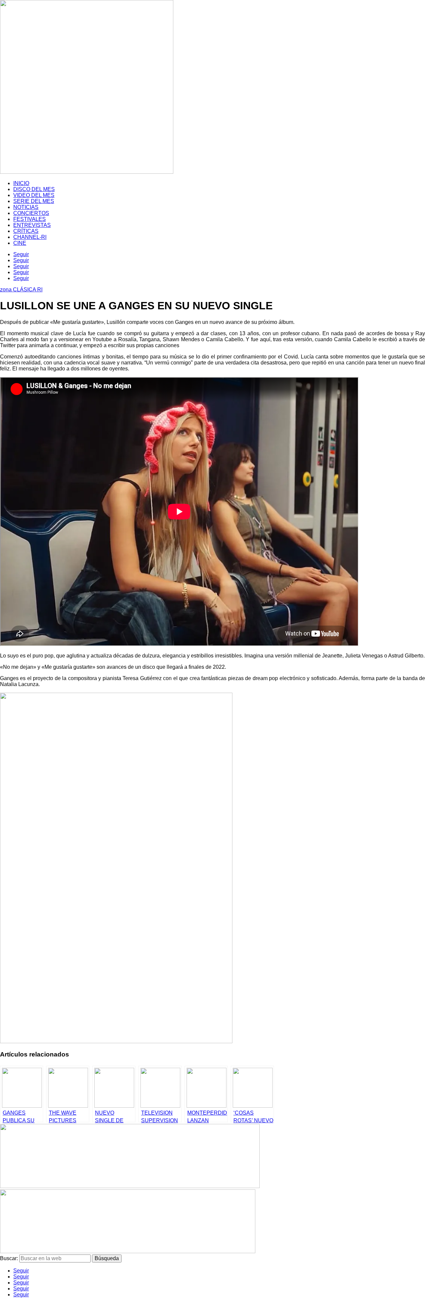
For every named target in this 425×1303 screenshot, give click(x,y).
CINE (19, 243)
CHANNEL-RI (29, 237)
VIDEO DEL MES (33, 195)
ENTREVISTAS (32, 225)
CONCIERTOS (31, 213)
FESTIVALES (29, 219)
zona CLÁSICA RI (21, 289)
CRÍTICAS (26, 231)
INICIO (21, 183)
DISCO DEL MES (34, 189)
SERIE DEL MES (33, 201)
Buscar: (9, 1258)
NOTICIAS (26, 207)
